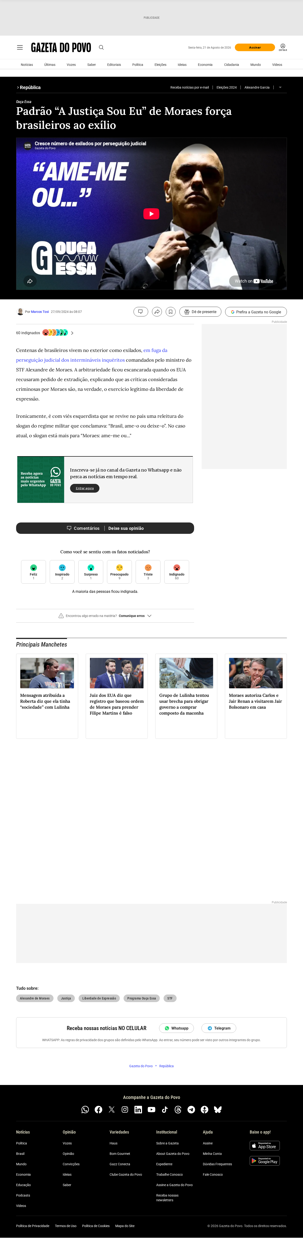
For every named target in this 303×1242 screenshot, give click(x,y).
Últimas (49, 65)
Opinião (68, 1154)
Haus (113, 1143)
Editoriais (114, 65)
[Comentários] (141, 311)
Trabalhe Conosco (169, 1174)
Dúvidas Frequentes (217, 1164)
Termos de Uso (65, 1226)
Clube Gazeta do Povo (126, 1174)
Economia (205, 65)
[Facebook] (98, 1109)
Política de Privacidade (32, 1226)
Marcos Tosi (40, 312)
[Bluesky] (218, 1109)
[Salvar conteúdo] (171, 311)
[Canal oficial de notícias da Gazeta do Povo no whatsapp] (85, 1109)
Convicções (71, 1164)
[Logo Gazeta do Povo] (61, 47)
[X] (112, 1109)
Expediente (164, 1164)
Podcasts (23, 1195)
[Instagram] (125, 1109)
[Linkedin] (138, 1109)
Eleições (160, 65)
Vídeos (277, 65)
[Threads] (178, 1109)
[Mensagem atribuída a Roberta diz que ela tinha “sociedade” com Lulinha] (47, 673)
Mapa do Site (124, 1226)
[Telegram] (191, 1109)
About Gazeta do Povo (172, 1154)
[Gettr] (204, 1109)
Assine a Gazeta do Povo (174, 1185)
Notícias (27, 65)
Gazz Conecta (120, 1164)
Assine (208, 1143)
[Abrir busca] (101, 47)
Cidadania (231, 65)
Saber (91, 65)
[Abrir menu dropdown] (280, 87)
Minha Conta (212, 1154)
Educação (23, 1185)
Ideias (182, 65)
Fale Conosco (213, 1174)
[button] (105, 617)
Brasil (20, 1154)
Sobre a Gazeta (167, 1143)
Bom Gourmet (120, 1154)
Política (137, 65)
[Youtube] (151, 1109)
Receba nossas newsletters (167, 1197)
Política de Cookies (96, 1226)
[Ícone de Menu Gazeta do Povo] (20, 47)
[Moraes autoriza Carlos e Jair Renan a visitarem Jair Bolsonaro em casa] (256, 673)
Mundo (255, 65)
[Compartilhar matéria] (157, 311)
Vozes (71, 65)
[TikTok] (165, 1109)
